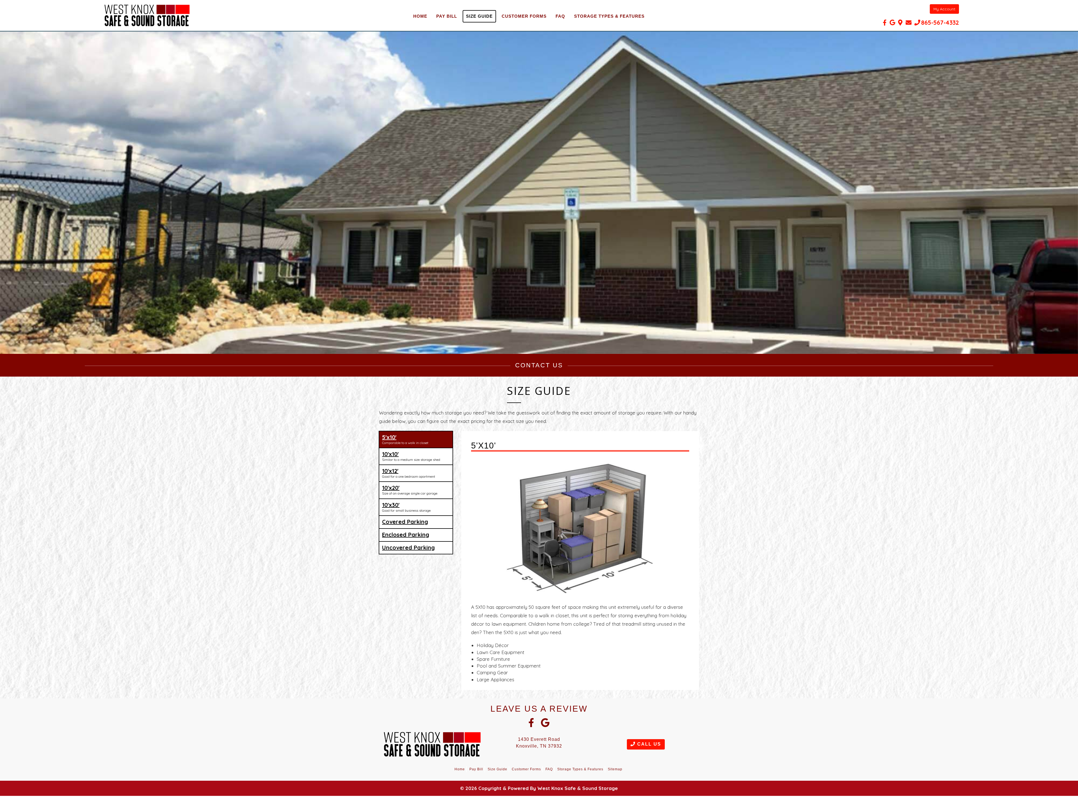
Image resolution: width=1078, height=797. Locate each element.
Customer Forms (524, 16)
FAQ (560, 16)
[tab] (416, 439)
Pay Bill (446, 16)
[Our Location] (900, 22)
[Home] (147, 15)
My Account (944, 9)
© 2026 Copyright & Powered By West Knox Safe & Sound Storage (539, 788)
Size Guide (479, 16)
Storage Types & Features (609, 16)
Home (420, 16)
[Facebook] (885, 22)
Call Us (648, 744)
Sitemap (615, 769)
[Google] (892, 22)
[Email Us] (909, 22)
